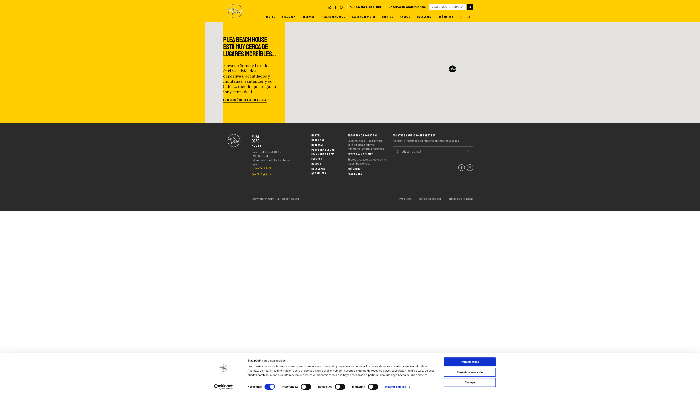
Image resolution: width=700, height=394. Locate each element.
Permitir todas (470, 361)
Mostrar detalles (395, 386)
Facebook (335, 7)
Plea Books (355, 174)
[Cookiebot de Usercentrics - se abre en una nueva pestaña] (223, 387)
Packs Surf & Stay (363, 17)
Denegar (469, 382)
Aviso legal (405, 198)
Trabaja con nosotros (363, 135)
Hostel (270, 17)
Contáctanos (260, 174)
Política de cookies (429, 198)
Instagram (341, 7)
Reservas (308, 17)
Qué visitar (445, 17)
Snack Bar (288, 17)
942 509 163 (262, 168)
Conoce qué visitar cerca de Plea (245, 100)
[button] (470, 7)
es (469, 17)
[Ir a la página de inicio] (329, 7)
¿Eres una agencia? (360, 154)
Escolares (424, 17)
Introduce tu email (409, 151)
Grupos (405, 17)
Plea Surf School (333, 17)
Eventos (387, 17)
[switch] (306, 387)
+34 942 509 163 (367, 7)
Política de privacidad (460, 198)
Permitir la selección (470, 372)
